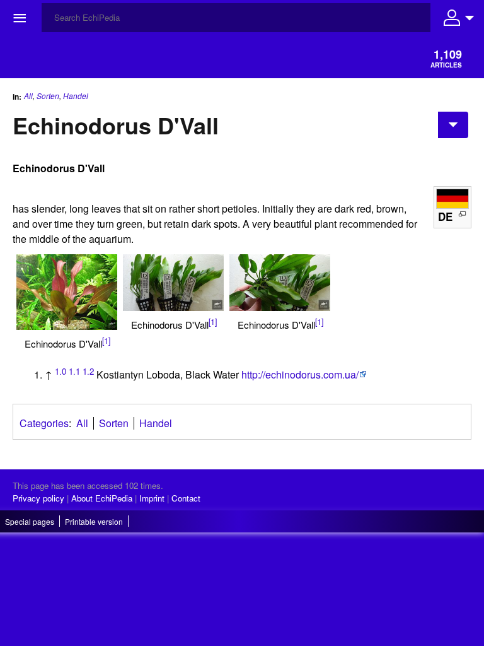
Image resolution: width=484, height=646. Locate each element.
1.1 (74, 371)
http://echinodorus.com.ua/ (300, 374)
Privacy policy (38, 498)
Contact (185, 498)
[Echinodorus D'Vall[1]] (66, 292)
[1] (106, 340)
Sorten (48, 95)
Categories (44, 423)
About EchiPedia (101, 498)
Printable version (94, 521)
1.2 (88, 371)
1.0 (60, 371)
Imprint (151, 498)
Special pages (29, 521)
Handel (75, 96)
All (28, 95)
